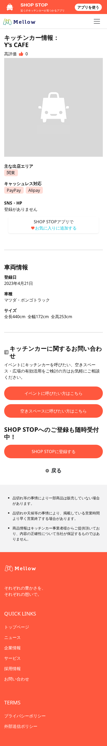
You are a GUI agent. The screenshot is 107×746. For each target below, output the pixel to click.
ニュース (12, 637)
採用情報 (12, 668)
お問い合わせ (16, 679)
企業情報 (12, 648)
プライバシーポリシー (25, 716)
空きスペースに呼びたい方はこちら (53, 411)
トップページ (16, 627)
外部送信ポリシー (20, 726)
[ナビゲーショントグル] (97, 21)
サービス (12, 658)
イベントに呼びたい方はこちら (53, 393)
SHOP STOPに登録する (54, 451)
